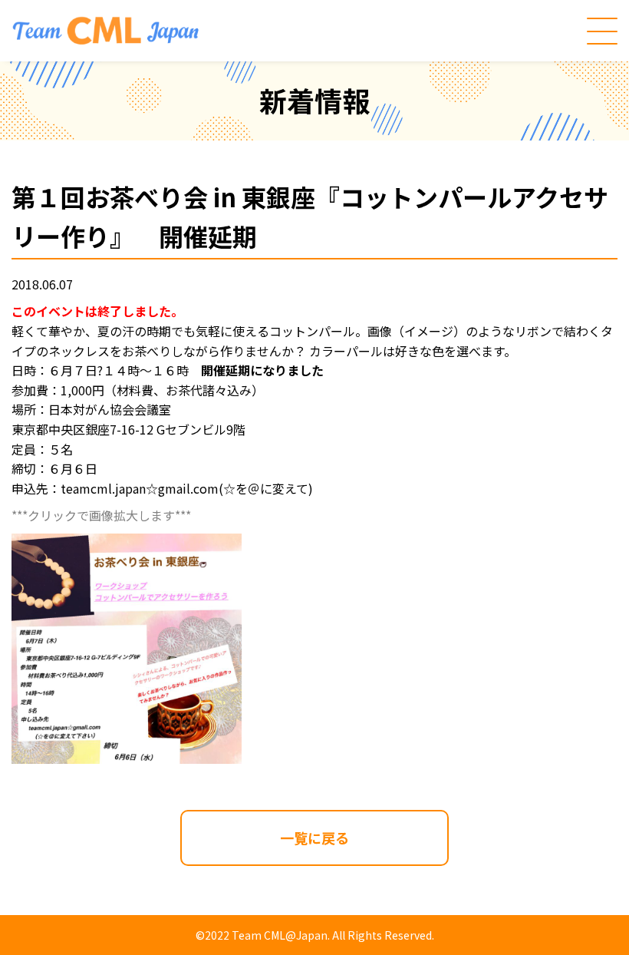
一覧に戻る (314, 838)
